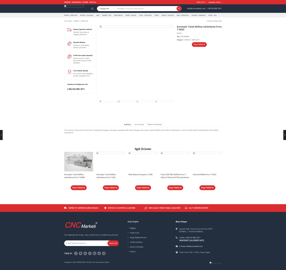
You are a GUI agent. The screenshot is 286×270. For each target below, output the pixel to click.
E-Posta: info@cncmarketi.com (191, 246)
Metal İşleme (118, 15)
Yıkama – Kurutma (168, 15)
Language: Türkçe (214, 2)
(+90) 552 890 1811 (76, 89)
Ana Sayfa (68, 21)
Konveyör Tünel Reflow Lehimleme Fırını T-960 (106, 176)
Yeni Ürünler (139, 124)
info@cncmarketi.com (196, 8)
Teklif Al (92, 2)
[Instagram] (85, 253)
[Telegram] (104, 253)
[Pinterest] (90, 253)
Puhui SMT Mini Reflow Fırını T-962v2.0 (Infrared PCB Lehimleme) (175, 176)
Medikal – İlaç (106, 15)
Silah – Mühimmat (183, 15)
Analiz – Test (212, 15)
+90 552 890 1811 (214, 8)
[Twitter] (80, 253)
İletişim (85, 2)
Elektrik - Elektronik (81, 21)
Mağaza (67, 2)
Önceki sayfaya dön (214, 21)
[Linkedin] (94, 253)
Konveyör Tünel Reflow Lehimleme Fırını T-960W (74, 176)
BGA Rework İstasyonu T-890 (140, 174)
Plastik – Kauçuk (130, 15)
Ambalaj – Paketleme (198, 15)
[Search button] (179, 8)
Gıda (97, 15)
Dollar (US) (200, 2)
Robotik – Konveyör (86, 15)
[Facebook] (76, 253)
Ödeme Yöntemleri (154, 124)
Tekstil (156, 15)
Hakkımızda (76, 2)
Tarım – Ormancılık (145, 15)
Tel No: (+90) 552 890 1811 (190, 237)
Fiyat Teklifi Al (199, 44)
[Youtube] (99, 253)
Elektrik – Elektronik (70, 15)
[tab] (127, 124)
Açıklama (127, 124)
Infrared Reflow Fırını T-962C (205, 174)
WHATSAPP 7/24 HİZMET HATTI (191, 240)
